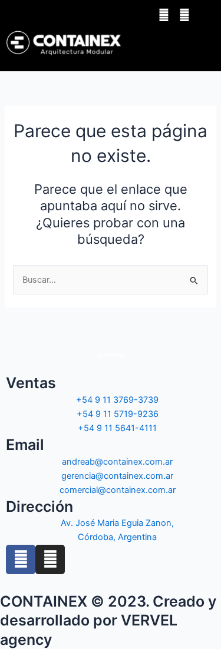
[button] (183, 43)
